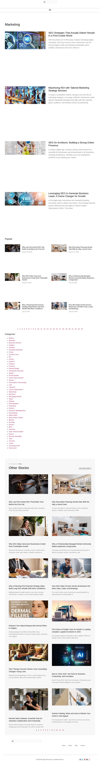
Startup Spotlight (15, 436)
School (11, 425)
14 (51, 329)
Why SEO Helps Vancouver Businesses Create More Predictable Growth (34, 278)
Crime (11, 352)
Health (11, 373)
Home (64, 745)
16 (57, 329)
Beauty (11, 338)
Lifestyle (12, 387)
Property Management (17, 410)
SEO (10, 427)
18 (63, 329)
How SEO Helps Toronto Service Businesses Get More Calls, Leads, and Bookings (81, 306)
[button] (50, 9)
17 (60, 329)
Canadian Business (16, 350)
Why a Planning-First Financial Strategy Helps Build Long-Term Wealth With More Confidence (33, 306)
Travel (11, 443)
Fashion (11, 361)
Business (12, 340)
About (70, 745)
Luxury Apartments (16, 389)
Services (12, 429)
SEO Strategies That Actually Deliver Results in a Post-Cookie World (71, 34)
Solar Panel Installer (16, 432)
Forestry (12, 366)
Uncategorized (14, 446)
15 (54, 329)
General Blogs (14, 368)
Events (11, 359)
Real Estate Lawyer (16, 417)
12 (44, 329)
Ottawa (11, 401)
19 (66, 329)
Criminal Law (13, 354)
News (11, 399)
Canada (11, 347)
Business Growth (15, 343)
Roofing (12, 422)
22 (76, 329)
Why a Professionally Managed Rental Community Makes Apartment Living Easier (81, 278)
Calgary (12, 345)
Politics (11, 408)
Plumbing (12, 406)
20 (69, 329)
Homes (11, 380)
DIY (10, 357)
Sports (11, 434)
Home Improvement (16, 378)
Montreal (12, 394)
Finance (11, 364)
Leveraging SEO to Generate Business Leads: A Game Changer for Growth (68, 194)
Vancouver (13, 448)
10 (38, 329)
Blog (76, 745)
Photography (13, 403)
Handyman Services (16, 371)
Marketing (12, 392)
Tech (10, 439)
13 (47, 329)
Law (10, 385)
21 (72, 329)
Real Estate (13, 415)
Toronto (12, 441)
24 (82, 329)
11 (41, 329)
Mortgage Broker (15, 396)
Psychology (13, 413)
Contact (82, 745)
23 (79, 329)
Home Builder (14, 375)
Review (11, 420)
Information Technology (17, 382)
